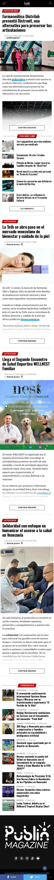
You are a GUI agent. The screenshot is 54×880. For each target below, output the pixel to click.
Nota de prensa (13, 245)
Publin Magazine (27, 873)
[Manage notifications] (44, 868)
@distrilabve (18, 79)
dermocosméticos (30, 319)
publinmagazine (13, 38)
